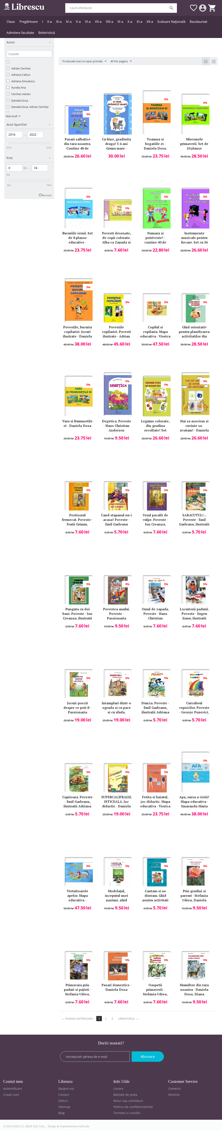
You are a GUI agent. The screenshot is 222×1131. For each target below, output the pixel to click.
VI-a (88, 21)
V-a (78, 21)
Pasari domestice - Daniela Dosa (116, 987)
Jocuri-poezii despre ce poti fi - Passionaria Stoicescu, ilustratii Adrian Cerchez (77, 707)
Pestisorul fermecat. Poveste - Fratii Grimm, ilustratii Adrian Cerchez (77, 519)
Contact (63, 1095)
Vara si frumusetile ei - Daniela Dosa (77, 423)
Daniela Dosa (19, 100)
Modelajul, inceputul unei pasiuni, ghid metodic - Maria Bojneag (116, 895)
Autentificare (12, 1089)
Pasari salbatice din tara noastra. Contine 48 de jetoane (77, 143)
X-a (129, 21)
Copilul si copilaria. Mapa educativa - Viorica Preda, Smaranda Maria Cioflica (155, 331)
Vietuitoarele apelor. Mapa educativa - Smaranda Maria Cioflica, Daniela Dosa (77, 895)
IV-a (69, 21)
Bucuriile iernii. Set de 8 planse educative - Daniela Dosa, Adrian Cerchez (77, 237)
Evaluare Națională (171, 21)
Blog (61, 1113)
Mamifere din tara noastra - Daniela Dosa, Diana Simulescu (194, 989)
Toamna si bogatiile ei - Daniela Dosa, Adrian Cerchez (155, 143)
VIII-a (109, 21)
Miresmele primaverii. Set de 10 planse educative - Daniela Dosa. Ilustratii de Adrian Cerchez (194, 143)
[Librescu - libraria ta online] (24, 6)
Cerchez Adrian (21, 94)
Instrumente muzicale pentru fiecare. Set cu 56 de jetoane (194, 237)
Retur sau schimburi (128, 1101)
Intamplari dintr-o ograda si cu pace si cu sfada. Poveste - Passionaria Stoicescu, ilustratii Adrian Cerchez (116, 707)
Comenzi (174, 1089)
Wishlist (174, 1095)
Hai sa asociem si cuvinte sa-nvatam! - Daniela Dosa (194, 425)
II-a (49, 21)
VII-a (98, 21)
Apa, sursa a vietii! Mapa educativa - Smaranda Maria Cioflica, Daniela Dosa (194, 801)
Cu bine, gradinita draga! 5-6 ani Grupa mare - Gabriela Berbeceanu (116, 143)
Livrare (118, 1089)
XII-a (150, 21)
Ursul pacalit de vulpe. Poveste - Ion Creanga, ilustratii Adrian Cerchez (155, 519)
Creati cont (11, 1095)
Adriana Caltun (20, 75)
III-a (59, 21)
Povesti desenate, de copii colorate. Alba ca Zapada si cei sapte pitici (116, 237)
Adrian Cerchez (21, 68)
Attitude (84, 1126)
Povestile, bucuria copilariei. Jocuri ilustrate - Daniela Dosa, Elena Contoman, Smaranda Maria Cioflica (77, 331)
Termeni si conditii (126, 1113)
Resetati (47, 195)
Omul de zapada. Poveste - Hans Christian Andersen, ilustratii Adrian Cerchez (155, 613)
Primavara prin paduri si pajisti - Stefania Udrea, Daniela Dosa (77, 989)
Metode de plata (125, 1095)
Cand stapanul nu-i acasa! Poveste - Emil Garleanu (116, 519)
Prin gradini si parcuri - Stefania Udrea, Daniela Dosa (194, 895)
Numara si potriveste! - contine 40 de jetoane (155, 237)
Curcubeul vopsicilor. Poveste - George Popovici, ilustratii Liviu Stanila (194, 707)
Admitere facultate (20, 32)
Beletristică (46, 32)
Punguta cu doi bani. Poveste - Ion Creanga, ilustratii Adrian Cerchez (77, 613)
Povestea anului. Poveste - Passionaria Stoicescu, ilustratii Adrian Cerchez (116, 613)
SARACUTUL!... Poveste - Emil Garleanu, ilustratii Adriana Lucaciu (194, 519)
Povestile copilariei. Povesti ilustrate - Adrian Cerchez (116, 331)
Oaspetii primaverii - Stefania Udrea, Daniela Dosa (155, 989)
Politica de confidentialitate (133, 1107)
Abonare (148, 1056)
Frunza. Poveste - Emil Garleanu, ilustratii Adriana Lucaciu (155, 707)
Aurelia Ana (18, 87)
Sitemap (64, 1107)
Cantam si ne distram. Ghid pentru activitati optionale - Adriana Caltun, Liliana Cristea (155, 895)
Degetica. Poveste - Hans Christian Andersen (116, 425)
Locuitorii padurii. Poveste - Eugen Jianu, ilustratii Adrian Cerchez (194, 613)
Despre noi (66, 1089)
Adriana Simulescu (23, 81)
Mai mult (12, 116)
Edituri (63, 1101)
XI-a (139, 21)
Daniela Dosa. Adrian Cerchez (30, 107)
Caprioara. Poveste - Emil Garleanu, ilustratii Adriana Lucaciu (77, 801)
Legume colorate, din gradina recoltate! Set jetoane (155, 425)
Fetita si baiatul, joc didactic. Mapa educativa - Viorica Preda (155, 801)
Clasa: (11, 21)
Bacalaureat (198, 21)
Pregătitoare (29, 21)
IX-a (120, 21)
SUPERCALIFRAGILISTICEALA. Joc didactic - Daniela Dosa (116, 801)
